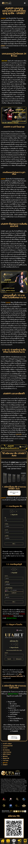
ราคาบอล (5, 760)
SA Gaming (6, 750)
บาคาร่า (5, 748)
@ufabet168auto (12, 618)
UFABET (3, 45)
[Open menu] (24, 3)
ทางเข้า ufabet (7, 743)
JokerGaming (7, 752)
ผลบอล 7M (6, 758)
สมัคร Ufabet (6, 754)
